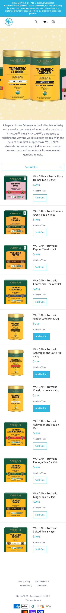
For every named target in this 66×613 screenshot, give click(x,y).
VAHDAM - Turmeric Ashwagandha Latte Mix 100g (47, 353)
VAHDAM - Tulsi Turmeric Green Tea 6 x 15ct (48, 213)
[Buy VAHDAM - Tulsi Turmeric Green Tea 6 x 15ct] (16, 223)
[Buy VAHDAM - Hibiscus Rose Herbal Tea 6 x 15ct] (16, 188)
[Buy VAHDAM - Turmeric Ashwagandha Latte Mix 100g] (16, 363)
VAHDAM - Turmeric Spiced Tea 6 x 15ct (45, 530)
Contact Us (42, 585)
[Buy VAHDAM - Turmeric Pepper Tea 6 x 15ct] (16, 257)
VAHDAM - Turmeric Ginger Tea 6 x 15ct (45, 495)
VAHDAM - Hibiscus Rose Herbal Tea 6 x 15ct (48, 178)
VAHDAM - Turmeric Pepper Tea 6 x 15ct (45, 248)
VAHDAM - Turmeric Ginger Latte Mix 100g (46, 317)
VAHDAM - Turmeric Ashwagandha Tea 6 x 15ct (46, 425)
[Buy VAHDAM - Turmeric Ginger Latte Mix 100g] (16, 327)
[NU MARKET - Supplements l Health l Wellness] (9, 22)
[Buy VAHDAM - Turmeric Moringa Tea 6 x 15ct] (16, 470)
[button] (36, 22)
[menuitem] (36, 22)
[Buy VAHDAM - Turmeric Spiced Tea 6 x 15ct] (16, 540)
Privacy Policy (23, 581)
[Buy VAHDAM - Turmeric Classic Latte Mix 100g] (16, 398)
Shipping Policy (42, 581)
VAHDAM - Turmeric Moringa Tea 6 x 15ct (45, 460)
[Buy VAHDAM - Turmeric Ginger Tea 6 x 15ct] (16, 505)
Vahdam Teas (39, 191)
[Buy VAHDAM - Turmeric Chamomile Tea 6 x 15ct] (16, 292)
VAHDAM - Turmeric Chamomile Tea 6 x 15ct (47, 282)
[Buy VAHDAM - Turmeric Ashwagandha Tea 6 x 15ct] (16, 434)
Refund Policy (26, 585)
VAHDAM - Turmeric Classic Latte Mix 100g (46, 389)
